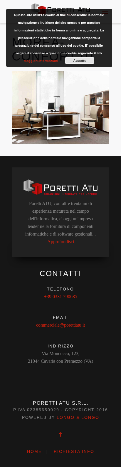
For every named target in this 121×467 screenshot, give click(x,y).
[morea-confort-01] (60, 106)
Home (34, 451)
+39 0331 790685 (60, 296)
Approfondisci (60, 241)
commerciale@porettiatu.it (60, 324)
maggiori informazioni (41, 60)
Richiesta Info (74, 451)
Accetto (79, 60)
